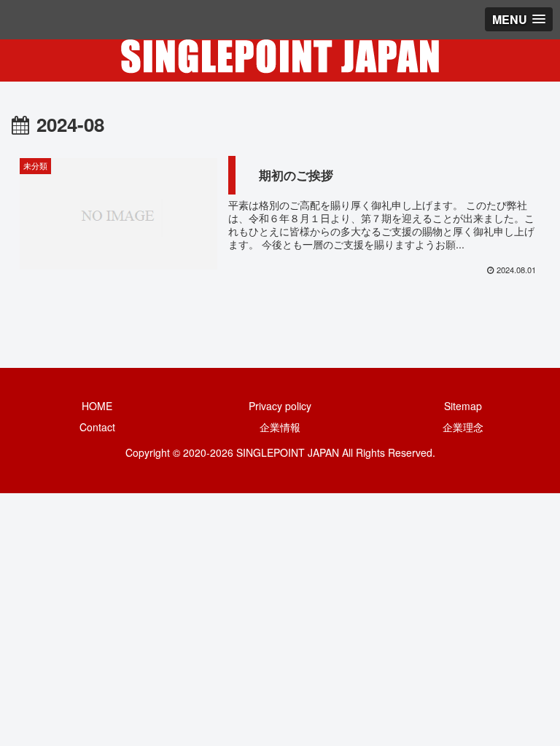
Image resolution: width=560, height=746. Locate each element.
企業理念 (463, 427)
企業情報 (280, 427)
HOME (97, 405)
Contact (97, 427)
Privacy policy (280, 405)
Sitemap (463, 405)
